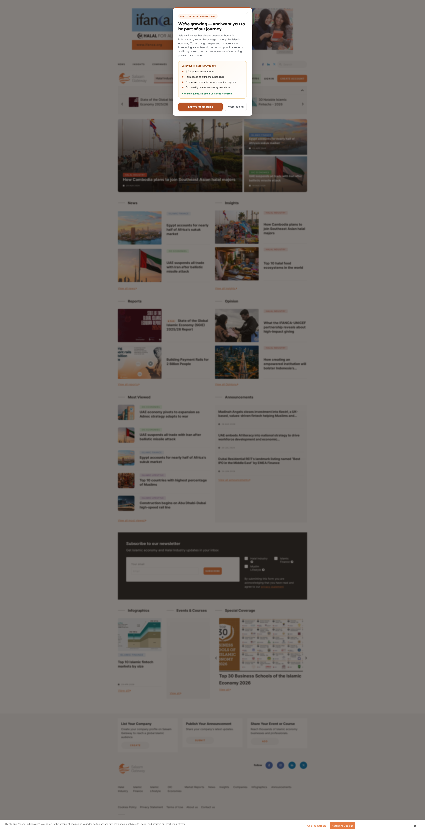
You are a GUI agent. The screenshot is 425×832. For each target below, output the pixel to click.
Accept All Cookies (342, 825)
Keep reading (236, 106)
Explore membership (200, 106)
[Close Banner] (415, 825)
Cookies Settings (317, 825)
